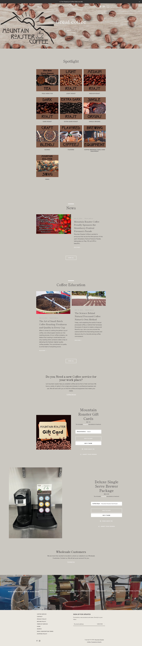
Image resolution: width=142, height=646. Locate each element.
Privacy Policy (41, 619)
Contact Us (71, 562)
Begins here (71, 30)
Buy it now (88, 443)
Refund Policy (41, 621)
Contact (39, 616)
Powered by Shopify (96, 642)
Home (38, 626)
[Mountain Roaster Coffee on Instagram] (39, 641)
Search (39, 629)
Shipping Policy (42, 633)
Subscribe (100, 624)
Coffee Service (71, 394)
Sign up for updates (82, 614)
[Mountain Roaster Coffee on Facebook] (37, 641)
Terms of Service (42, 624)
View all (71, 257)
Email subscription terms (45, 631)
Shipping (85, 424)
